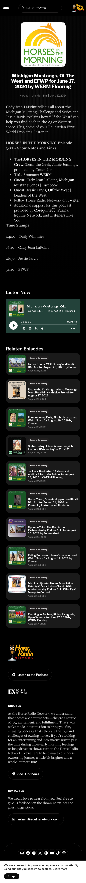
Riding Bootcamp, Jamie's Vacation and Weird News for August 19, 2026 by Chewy (52, 558)
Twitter (74, 200)
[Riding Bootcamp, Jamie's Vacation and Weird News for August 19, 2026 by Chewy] (17, 556)
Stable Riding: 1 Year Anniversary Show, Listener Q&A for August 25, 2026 (52, 448)
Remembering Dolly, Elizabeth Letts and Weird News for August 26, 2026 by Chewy (52, 420)
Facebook (50, 184)
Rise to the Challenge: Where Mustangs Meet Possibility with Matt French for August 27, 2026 (52, 392)
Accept (11, 876)
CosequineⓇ (44, 210)
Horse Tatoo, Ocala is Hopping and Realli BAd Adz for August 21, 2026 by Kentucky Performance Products (53, 502)
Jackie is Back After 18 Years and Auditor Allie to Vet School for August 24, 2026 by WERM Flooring (51, 474)
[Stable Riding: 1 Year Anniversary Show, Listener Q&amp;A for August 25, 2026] (17, 446)
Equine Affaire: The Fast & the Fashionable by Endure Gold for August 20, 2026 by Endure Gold (52, 530)
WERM (46, 174)
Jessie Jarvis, (36, 189)
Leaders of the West (30, 195)
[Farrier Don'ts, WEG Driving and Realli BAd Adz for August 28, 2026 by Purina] (17, 364)
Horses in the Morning (38, 358)
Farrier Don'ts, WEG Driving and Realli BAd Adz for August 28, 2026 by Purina (52, 366)
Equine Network (27, 215)
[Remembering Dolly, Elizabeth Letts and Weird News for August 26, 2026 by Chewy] (17, 418)
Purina (62, 210)
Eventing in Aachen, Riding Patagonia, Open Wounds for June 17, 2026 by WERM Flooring (51, 617)
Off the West (58, 189)
